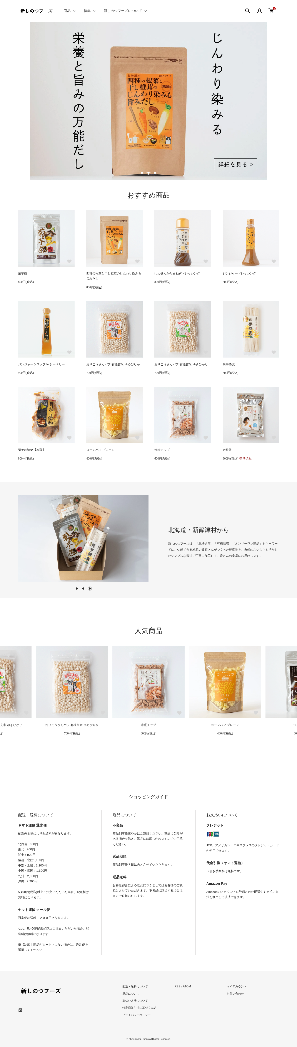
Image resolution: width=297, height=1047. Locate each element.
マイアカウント (237, 986)
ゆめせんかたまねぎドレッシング (177, 273)
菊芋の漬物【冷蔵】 (31, 450)
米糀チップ (162, 450)
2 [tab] (83, 588)
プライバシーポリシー (136, 1015)
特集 (87, 11)
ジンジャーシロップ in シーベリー (41, 364)
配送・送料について (135, 986)
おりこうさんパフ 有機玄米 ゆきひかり (181, 364)
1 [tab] (77, 588)
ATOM (187, 986)
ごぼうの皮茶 (225, 725)
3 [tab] (90, 588)
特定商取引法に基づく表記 (139, 1007)
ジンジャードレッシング (239, 273)
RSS (177, 986)
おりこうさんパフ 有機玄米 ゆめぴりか (113, 364)
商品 (67, 11)
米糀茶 (227, 450)
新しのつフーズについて (123, 11)
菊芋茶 (22, 273)
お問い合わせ (235, 993)
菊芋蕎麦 (229, 364)
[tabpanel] (83, 538)
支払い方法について (135, 1000)
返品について (130, 993)
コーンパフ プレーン (100, 450)
